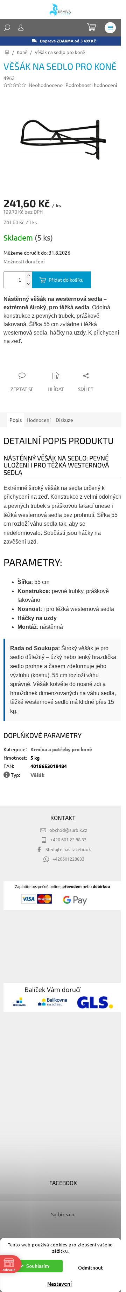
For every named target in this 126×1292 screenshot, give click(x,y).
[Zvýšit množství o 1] (28, 276)
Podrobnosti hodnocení (91, 85)
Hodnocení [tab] (39, 420)
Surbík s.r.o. (63, 1214)
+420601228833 (68, 859)
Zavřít (41, 362)
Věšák (37, 775)
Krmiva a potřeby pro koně (61, 749)
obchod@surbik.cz (68, 830)
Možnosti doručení (24, 261)
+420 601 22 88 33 (68, 839)
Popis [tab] (15, 420)
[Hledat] (7, 28)
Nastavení (59, 1283)
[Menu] (110, 28)
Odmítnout (90, 1267)
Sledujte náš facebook (68, 849)
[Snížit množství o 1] (28, 284)
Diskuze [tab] (64, 420)
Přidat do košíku (66, 280)
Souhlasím (37, 1266)
